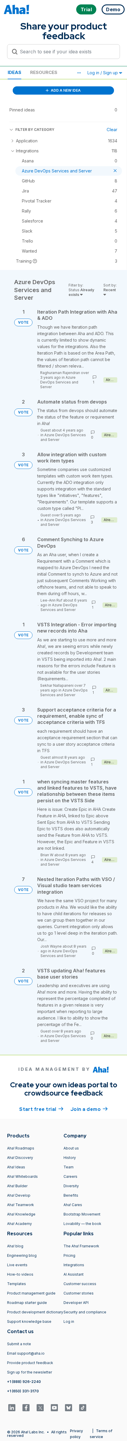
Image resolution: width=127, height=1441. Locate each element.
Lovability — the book (82, 1223)
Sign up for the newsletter (29, 1372)
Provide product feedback (30, 1363)
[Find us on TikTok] (82, 1407)
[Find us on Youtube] (54, 1407)
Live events (17, 1265)
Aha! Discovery (20, 1157)
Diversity (71, 1186)
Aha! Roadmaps (20, 1148)
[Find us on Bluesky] (68, 1407)
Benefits (71, 1195)
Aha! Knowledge (21, 1214)
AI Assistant (74, 1274)
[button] (78, 72)
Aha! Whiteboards (22, 1176)
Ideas (14, 72)
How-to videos (20, 1274)
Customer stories (79, 1293)
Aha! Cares (73, 1205)
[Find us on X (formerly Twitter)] (40, 1407)
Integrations (74, 1265)
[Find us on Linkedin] (12, 1407)
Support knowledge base (29, 1321)
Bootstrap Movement (82, 1214)
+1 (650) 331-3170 (23, 1391)
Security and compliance (85, 1312)
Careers (70, 1176)
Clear (112, 129)
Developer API (76, 1302)
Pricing (69, 1255)
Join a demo (89, 1109)
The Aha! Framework (81, 1246)
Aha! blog (15, 1246)
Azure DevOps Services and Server (59, 382)
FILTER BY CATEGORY (34, 129)
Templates (16, 1284)
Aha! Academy (19, 1223)
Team (69, 1167)
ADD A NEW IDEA (65, 90)
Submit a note (19, 1344)
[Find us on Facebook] (26, 1407)
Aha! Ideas (16, 1167)
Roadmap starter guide (27, 1302)
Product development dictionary (35, 1312)
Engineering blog (22, 1255)
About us (71, 1148)
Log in (69, 1321)
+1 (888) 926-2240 (24, 1381)
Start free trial (41, 1109)
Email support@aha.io (26, 1353)
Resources (43, 72)
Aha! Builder (17, 1186)
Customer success (80, 1284)
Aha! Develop (18, 1195)
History (70, 1157)
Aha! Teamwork (20, 1205)
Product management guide (31, 1293)
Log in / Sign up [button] (103, 72)
